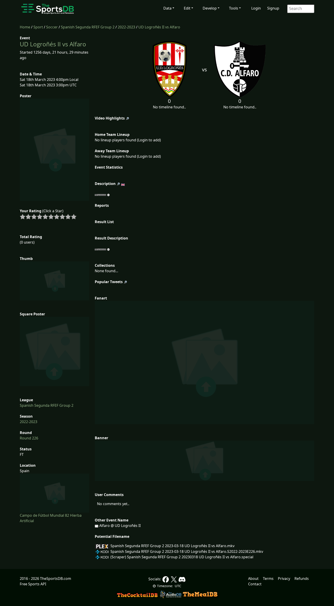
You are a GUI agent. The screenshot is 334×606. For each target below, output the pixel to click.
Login (256, 8)
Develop (210, 8)
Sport (38, 27)
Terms (268, 578)
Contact (255, 583)
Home (25, 27)
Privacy (284, 578)
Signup (273, 8)
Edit (187, 8)
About (253, 578)
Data (167, 8)
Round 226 (29, 438)
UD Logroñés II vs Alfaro (159, 27)
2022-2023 (126, 27)
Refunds (301, 578)
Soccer (52, 27)
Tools (233, 8)
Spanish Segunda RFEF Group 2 (88, 27)
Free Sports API (33, 583)
